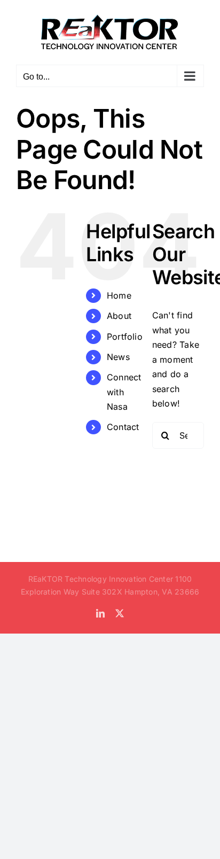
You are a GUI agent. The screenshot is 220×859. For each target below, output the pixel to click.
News (118, 357)
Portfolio (125, 336)
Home (119, 295)
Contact (123, 426)
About (119, 315)
